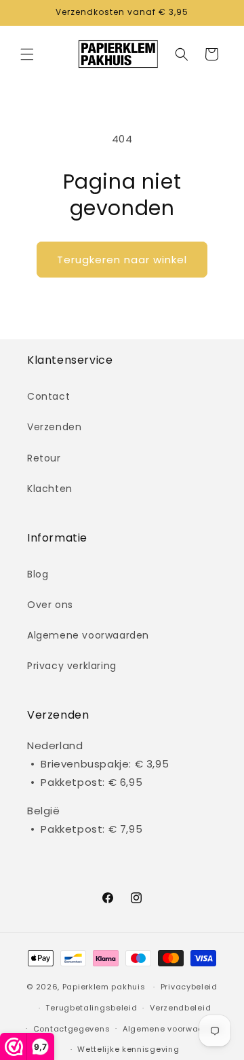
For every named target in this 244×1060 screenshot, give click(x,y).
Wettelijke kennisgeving (128, 1049)
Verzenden (54, 427)
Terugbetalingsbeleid (91, 1007)
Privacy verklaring (72, 666)
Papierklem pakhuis (104, 986)
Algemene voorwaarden (88, 635)
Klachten (50, 488)
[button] (27, 54)
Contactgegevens (71, 1028)
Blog (37, 574)
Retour (44, 458)
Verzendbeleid (180, 1007)
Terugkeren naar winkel (122, 259)
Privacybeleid (189, 986)
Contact (48, 396)
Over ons (50, 604)
